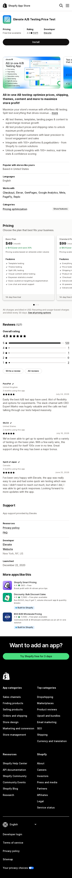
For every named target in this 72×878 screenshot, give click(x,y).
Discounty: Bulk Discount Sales (30, 594)
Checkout (9, 192)
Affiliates (42, 795)
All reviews (33, 371)
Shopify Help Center (15, 763)
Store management (14, 734)
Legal (40, 801)
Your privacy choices (15, 867)
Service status (46, 807)
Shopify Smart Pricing (25, 582)
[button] (36, 585)
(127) (35, 33)
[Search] (61, 5)
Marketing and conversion (18, 728)
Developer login (12, 834)
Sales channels (12, 696)
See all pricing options (39, 312)
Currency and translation (52, 741)
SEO (39, 728)
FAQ (5, 532)
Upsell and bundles (48, 715)
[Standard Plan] (36, 304)
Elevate (47, 33)
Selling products (13, 709)
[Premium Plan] (38, 304)
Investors (42, 776)
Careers (41, 769)
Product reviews (47, 709)
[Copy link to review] (13, 383)
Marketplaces (45, 703)
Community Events (14, 782)
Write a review (13, 371)
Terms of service (13, 842)
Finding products (13, 703)
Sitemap (8, 859)
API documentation (14, 769)
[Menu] (67, 5)
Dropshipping (45, 696)
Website (8, 549)
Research (8, 795)
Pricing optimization (15, 209)
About (40, 763)
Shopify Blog (10, 788)
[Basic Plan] (34, 304)
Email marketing (46, 722)
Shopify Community (15, 776)
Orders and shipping (15, 715)
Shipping (42, 734)
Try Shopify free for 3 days (36, 656)
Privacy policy (11, 527)
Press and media (47, 782)
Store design (10, 722)
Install (36, 42)
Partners (42, 788)
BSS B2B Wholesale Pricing (28, 614)
